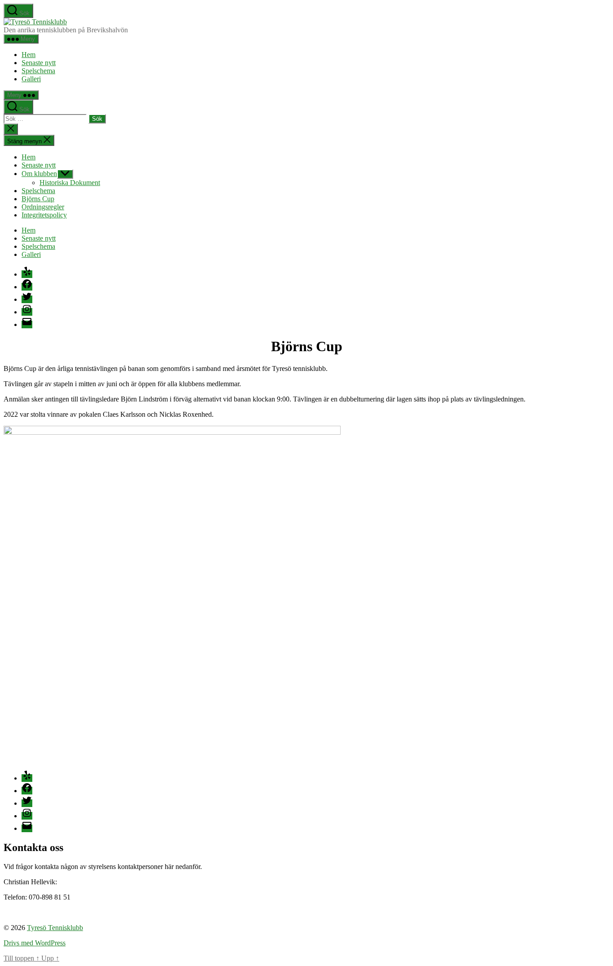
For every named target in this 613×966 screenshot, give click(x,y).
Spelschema (38, 71)
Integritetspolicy (44, 215)
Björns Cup (38, 199)
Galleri (31, 79)
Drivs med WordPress (35, 943)
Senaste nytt (39, 62)
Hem (28, 54)
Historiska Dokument (69, 182)
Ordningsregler (43, 207)
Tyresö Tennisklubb (55, 927)
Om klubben (39, 173)
